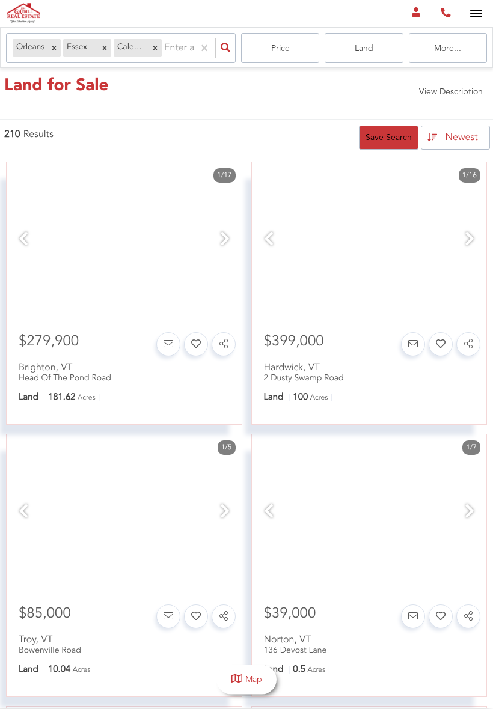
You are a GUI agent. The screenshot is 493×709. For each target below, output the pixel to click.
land (364, 48)
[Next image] (225, 240)
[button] (54, 48)
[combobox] (165, 48)
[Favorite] (196, 344)
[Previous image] (23, 240)
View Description (451, 92)
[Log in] (415, 13)
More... (447, 48)
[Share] (224, 344)
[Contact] (168, 344)
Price (280, 48)
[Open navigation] (475, 14)
